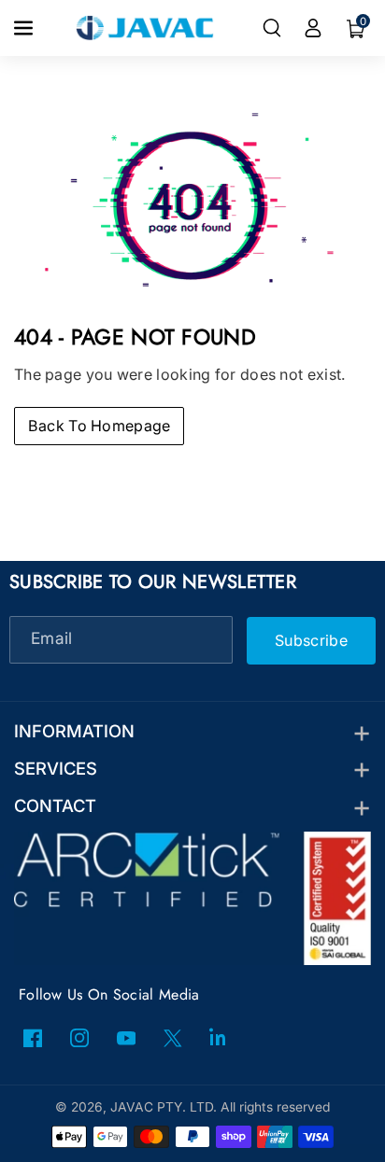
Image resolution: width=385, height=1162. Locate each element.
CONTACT (55, 805)
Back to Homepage (99, 425)
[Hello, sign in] (313, 28)
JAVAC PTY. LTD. (163, 1106)
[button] (25, 28)
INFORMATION (74, 731)
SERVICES (55, 768)
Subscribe (311, 639)
